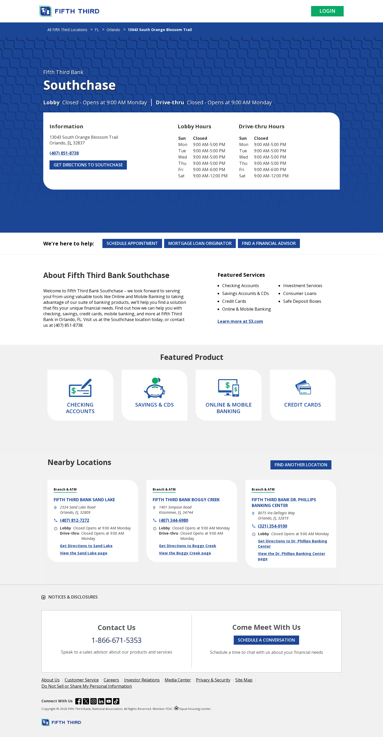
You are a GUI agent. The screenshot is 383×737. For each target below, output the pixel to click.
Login (327, 11)
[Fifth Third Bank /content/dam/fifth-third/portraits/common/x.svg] (86, 702)
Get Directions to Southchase (88, 165)
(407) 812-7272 (74, 520)
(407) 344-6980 (173, 520)
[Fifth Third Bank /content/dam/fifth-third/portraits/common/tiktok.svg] (116, 702)
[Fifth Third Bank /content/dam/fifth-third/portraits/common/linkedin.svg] (101, 702)
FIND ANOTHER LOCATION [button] (301, 465)
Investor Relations (142, 680)
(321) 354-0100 (272, 526)
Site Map (243, 680)
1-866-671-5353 (116, 640)
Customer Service (82, 680)
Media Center (178, 680)
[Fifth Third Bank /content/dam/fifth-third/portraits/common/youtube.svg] (109, 702)
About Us (50, 680)
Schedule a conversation (266, 640)
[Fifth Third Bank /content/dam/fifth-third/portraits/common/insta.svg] (93, 702)
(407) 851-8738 (64, 153)
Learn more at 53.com (240, 321)
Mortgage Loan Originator (200, 243)
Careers (111, 680)
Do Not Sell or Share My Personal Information (86, 686)
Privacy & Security (213, 680)
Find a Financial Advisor (269, 243)
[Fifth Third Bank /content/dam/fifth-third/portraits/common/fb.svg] (78, 702)
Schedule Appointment (132, 243)
